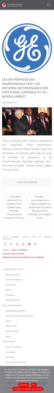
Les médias (11, 352)
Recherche (10, 357)
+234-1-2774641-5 (19, 250)
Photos (33, 182)
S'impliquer (10, 295)
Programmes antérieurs (15, 311)
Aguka (8, 336)
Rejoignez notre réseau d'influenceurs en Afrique (23, 257)
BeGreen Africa (12, 331)
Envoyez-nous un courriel (13, 254)
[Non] (50, 379)
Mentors (9, 290)
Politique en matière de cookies (28, 389)
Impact (8, 321)
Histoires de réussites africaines (19, 316)
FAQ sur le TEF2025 (14, 347)
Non (34, 385)
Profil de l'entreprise (14, 280)
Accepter (24, 385)
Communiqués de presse (16, 362)
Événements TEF (12, 300)
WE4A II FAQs (11, 326)
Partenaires (10, 285)
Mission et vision (12, 274)
